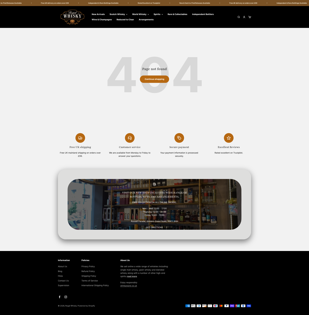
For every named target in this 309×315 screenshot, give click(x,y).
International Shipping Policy (95, 285)
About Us (62, 266)
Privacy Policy (88, 266)
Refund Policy (88, 271)
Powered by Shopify (86, 306)
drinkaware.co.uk (128, 286)
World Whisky (139, 14)
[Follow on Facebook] (59, 297)
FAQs (60, 276)
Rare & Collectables (177, 14)
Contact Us (63, 280)
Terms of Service (89, 280)
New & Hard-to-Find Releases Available (187, 3)
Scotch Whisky (117, 14)
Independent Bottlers (203, 14)
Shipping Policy (88, 276)
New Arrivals (98, 14)
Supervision (63, 285)
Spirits (157, 14)
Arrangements (146, 19)
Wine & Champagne (102, 19)
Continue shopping (154, 79)
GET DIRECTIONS (154, 227)
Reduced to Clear (125, 19)
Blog (60, 271)
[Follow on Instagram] (65, 297)
